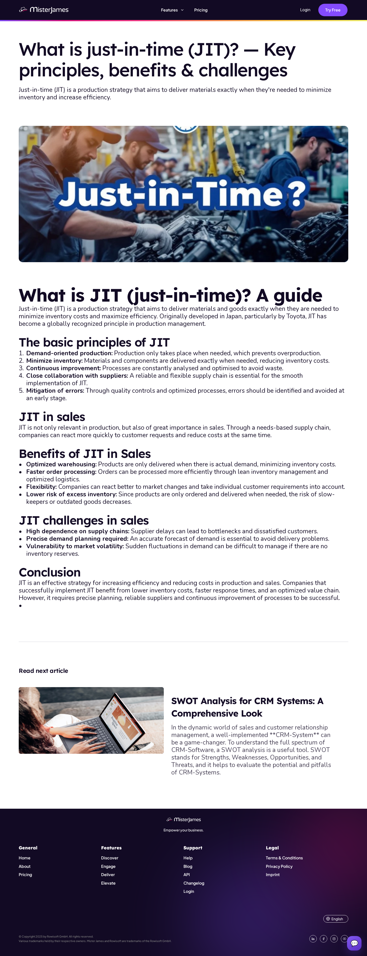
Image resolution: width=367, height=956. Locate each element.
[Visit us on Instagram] (334, 939)
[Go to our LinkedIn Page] (313, 939)
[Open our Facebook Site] (323, 939)
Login (305, 9)
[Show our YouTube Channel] (344, 939)
